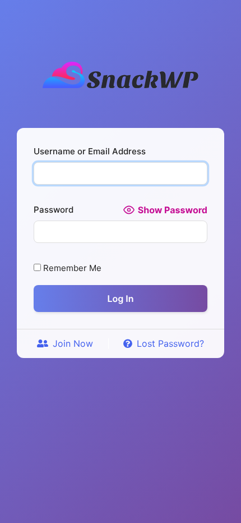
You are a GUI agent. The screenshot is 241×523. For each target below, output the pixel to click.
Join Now (73, 343)
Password (53, 209)
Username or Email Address (90, 151)
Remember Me (71, 268)
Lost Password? (170, 343)
